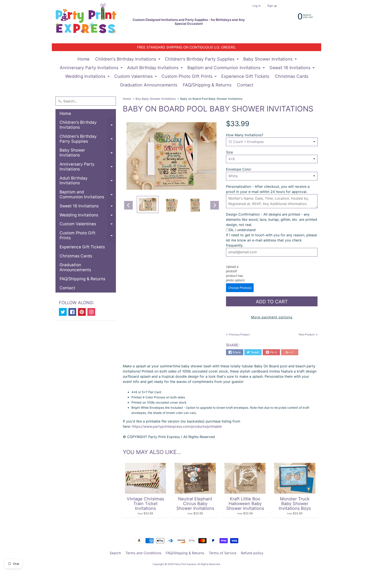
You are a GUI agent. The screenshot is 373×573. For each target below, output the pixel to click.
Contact (245, 85)
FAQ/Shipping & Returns (207, 85)
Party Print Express (185, 564)
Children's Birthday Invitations (128, 59)
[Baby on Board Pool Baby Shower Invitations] (147, 204)
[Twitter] (63, 312)
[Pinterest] (82, 312)
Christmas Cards (291, 76)
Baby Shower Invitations (270, 59)
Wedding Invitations (88, 77)
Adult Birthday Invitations (155, 68)
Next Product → (308, 334)
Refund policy (252, 553)
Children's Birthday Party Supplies (202, 59)
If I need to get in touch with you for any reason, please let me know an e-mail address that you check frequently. (271, 240)
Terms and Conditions (143, 553)
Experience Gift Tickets (245, 76)
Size (229, 152)
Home (83, 59)
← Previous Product (238, 334)
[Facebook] (72, 312)
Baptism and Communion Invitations (226, 68)
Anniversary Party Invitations (92, 68)
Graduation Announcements (148, 85)
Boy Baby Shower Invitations (156, 98)
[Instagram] (91, 312)
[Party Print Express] (89, 21)
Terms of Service (222, 553)
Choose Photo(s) (239, 288)
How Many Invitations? (244, 135)
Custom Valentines (136, 77)
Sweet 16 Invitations (292, 68)
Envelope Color (238, 169)
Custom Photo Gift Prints (189, 77)
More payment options (271, 317)
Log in (257, 6)
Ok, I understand (242, 230)
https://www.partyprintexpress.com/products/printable (176, 426)
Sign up (272, 6)
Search (115, 553)
